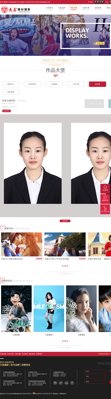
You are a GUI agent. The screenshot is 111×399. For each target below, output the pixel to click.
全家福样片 (32, 84)
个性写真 (75, 84)
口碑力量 (18, 354)
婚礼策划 (32, 354)
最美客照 (10, 92)
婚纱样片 (10, 84)
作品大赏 (10, 354)
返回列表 (6, 111)
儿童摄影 (54, 84)
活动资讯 (25, 354)
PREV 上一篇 (94, 103)
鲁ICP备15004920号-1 (26, 393)
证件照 (97, 84)
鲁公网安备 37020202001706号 (43, 393)
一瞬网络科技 (62, 393)
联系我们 (39, 354)
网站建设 (55, 393)
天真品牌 (3, 354)
